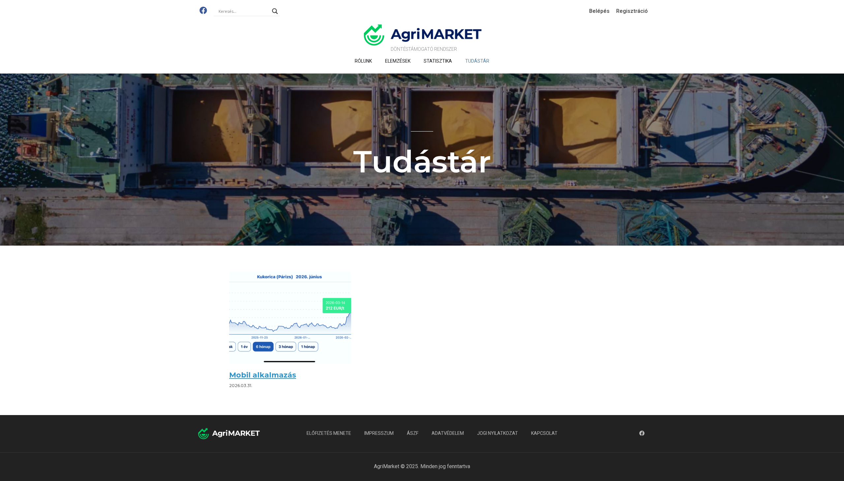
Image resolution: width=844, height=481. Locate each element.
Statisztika (438, 61)
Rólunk (363, 61)
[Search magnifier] (275, 11)
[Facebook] (203, 10)
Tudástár (477, 61)
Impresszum (379, 433)
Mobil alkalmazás (262, 375)
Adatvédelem (448, 433)
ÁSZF (412, 433)
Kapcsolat (544, 433)
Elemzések (397, 61)
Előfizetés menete (329, 433)
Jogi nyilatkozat (497, 433)
